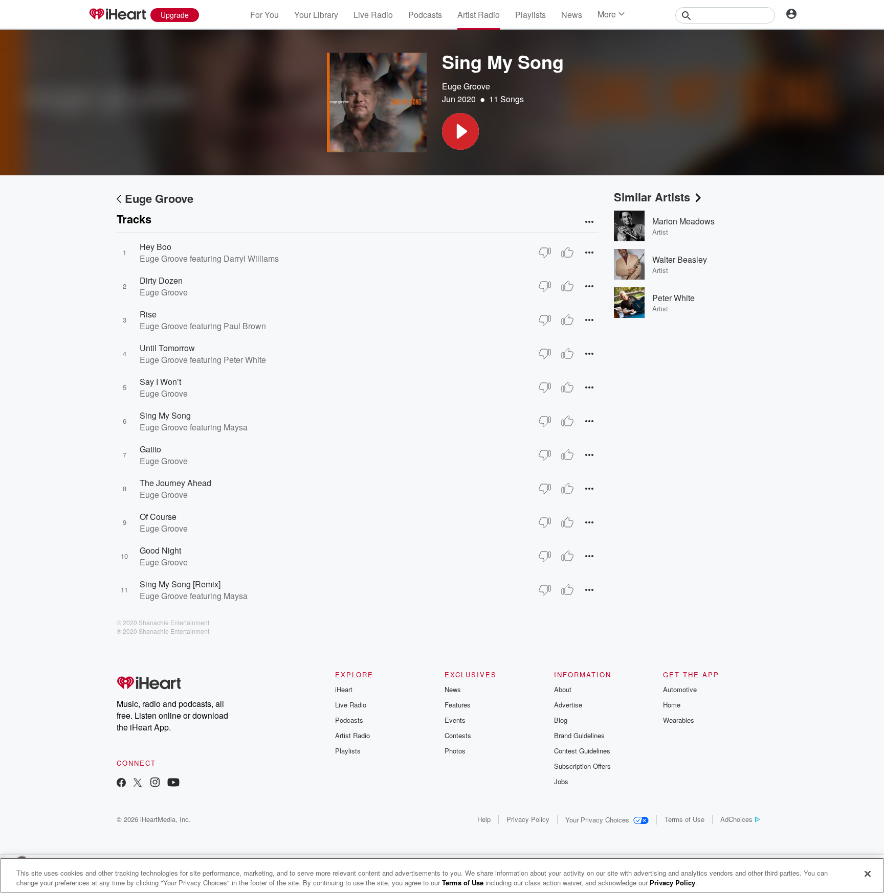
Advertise (568, 704)
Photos (455, 750)
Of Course (158, 516)
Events (455, 720)
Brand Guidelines (579, 735)
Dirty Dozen (161, 280)
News (571, 14)
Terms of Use (684, 819)
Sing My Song (165, 415)
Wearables (678, 720)
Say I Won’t (160, 381)
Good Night (160, 550)
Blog (560, 720)
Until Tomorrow (167, 348)
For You (264, 14)
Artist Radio (478, 14)
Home (671, 704)
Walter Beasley (679, 259)
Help (484, 819)
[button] (460, 131)
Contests (458, 735)
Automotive (680, 689)
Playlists (530, 14)
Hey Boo (155, 247)
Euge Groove (466, 86)
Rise (148, 314)
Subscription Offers (582, 766)
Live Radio (373, 14)
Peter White (673, 298)
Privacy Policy (527, 819)
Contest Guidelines (582, 750)
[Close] (867, 874)
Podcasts (425, 14)
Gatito (150, 449)
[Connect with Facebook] (121, 783)
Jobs (561, 781)
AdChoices (736, 819)
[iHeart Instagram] (155, 783)
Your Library (316, 14)
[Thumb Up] (567, 252)
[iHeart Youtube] (173, 783)
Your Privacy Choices (597, 820)
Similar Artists (652, 197)
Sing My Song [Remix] (180, 584)
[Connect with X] (138, 783)
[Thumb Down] (545, 252)
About (562, 689)
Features (458, 704)
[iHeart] (117, 15)
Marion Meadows (683, 221)
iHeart (343, 689)
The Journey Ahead (175, 483)
